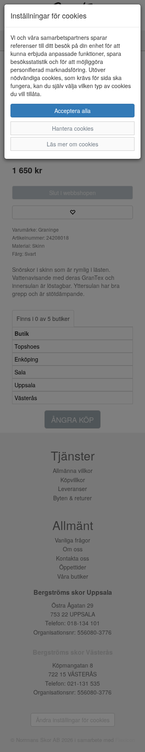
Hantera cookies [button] (72, 128)
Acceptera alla (72, 111)
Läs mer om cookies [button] (72, 144)
